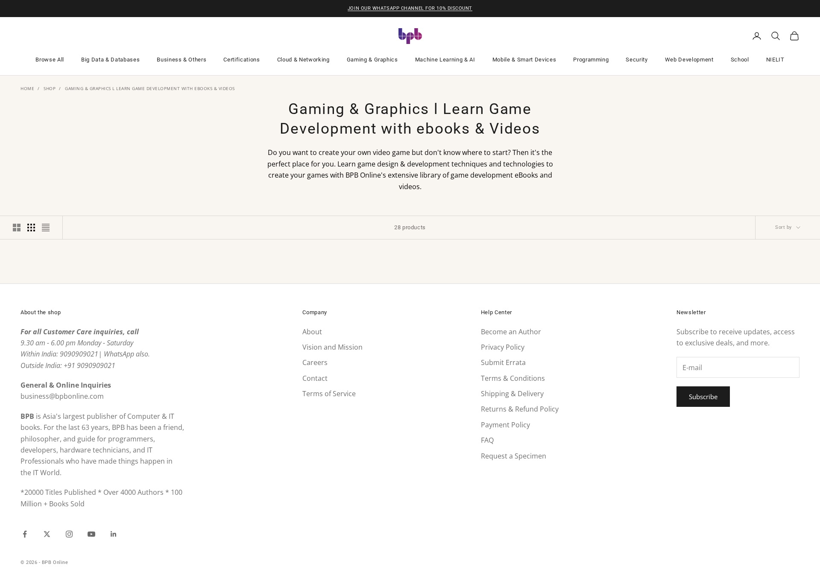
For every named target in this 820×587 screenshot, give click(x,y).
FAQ (487, 440)
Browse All (49, 59)
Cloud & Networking (303, 59)
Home (27, 88)
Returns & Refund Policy (520, 409)
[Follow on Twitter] (47, 534)
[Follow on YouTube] (91, 534)
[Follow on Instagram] (69, 534)
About (312, 331)
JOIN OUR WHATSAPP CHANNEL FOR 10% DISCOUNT (410, 8)
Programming (591, 59)
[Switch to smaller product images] (31, 227)
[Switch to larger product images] (16, 227)
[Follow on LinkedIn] (113, 534)
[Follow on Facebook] (24, 534)
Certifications (241, 59)
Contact (315, 378)
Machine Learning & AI (445, 59)
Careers (315, 362)
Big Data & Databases (110, 59)
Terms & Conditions (513, 378)
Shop (50, 88)
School (740, 59)
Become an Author (511, 331)
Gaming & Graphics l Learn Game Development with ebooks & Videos (150, 88)
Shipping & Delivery (512, 393)
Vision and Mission (332, 347)
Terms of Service (329, 393)
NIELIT (775, 59)
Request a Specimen (513, 456)
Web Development (689, 59)
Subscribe (703, 396)
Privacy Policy (502, 347)
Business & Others (181, 59)
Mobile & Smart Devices (524, 59)
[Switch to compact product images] (46, 227)
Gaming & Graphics (372, 59)
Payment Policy (505, 424)
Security (636, 59)
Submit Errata (503, 362)
